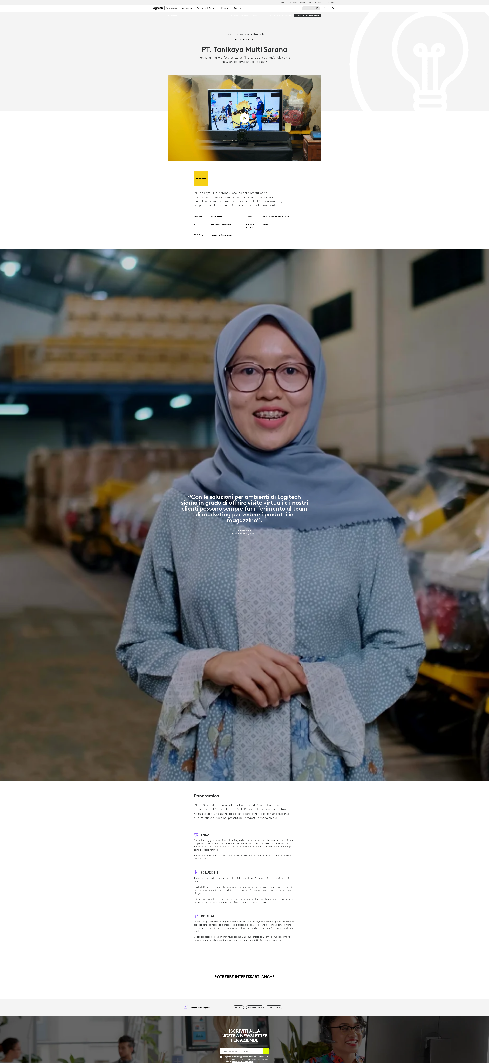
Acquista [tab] (187, 8)
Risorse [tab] (225, 8)
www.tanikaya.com (221, 235)
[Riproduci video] (244, 118)
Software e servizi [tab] (206, 8)
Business (303, 2)
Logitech (283, 2)
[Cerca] (311, 8)
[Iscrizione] (266, 1051)
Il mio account (325, 8)
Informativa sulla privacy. (243, 1062)
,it (333, 2)
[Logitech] (166, 8)
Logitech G (293, 2)
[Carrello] (333, 8)
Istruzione (312, 2)
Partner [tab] (238, 8)
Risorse (230, 34)
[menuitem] (234, 15)
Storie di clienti (243, 34)
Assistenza (321, 2)
